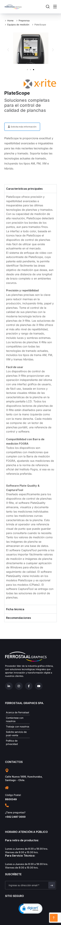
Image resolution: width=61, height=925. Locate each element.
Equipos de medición (18, 24)
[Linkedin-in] (9, 686)
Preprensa (24, 20)
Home (10, 20)
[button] (8, 49)
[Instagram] (19, 686)
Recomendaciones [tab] (18, 617)
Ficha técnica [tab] (15, 609)
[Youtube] (39, 686)
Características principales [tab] (24, 188)
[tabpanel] (30, 399)
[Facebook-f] (29, 686)
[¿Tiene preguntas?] (7, 805)
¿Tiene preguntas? (15, 812)
